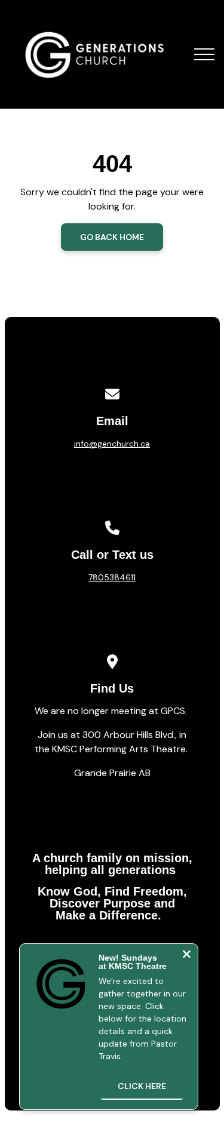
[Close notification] (186, 955)
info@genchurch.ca (112, 443)
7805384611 (112, 577)
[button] (204, 54)
